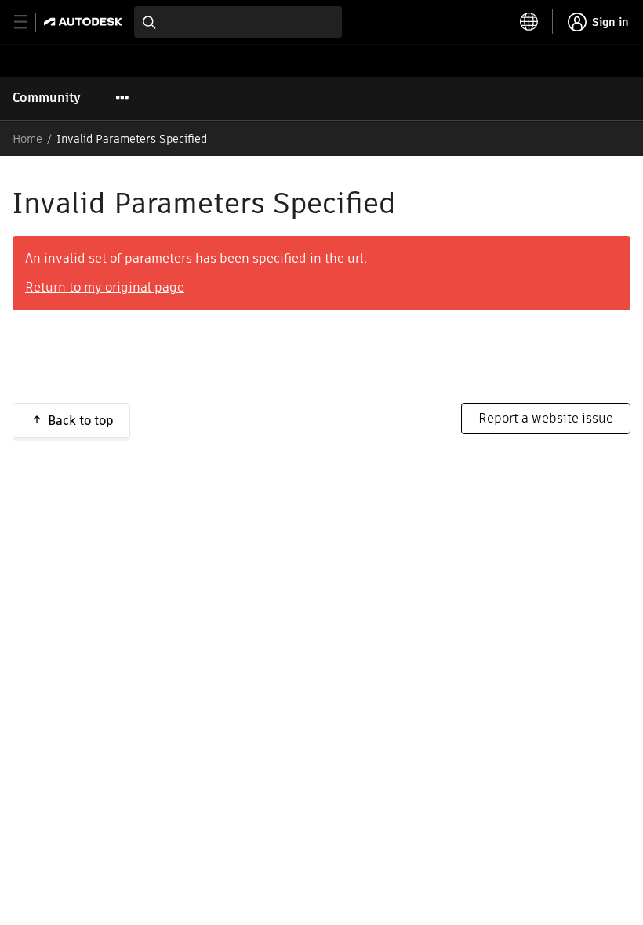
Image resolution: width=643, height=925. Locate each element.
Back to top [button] (81, 421)
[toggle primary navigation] (29, 22)
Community (47, 98)
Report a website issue (545, 418)
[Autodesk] (85, 21)
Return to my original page (104, 287)
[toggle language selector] (529, 21)
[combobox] (238, 22)
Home (27, 139)
